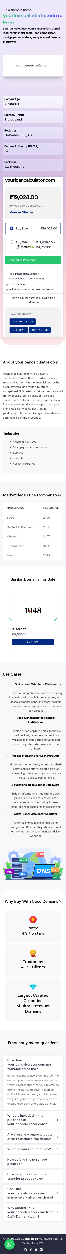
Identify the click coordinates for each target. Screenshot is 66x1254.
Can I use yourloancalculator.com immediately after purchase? (30, 1193)
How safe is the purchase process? (27, 1161)
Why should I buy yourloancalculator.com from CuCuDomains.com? (30, 1212)
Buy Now (33, 641)
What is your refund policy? (29, 1149)
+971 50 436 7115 (22, 321)
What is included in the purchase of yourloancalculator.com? (27, 1120)
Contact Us (40, 330)
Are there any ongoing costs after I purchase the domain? (30, 1136)
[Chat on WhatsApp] (9, 1244)
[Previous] (10, 618)
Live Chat (18, 330)
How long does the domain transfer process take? (28, 1176)
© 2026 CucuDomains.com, (22, 1239)
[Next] (55, 618)
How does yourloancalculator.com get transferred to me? (29, 1064)
